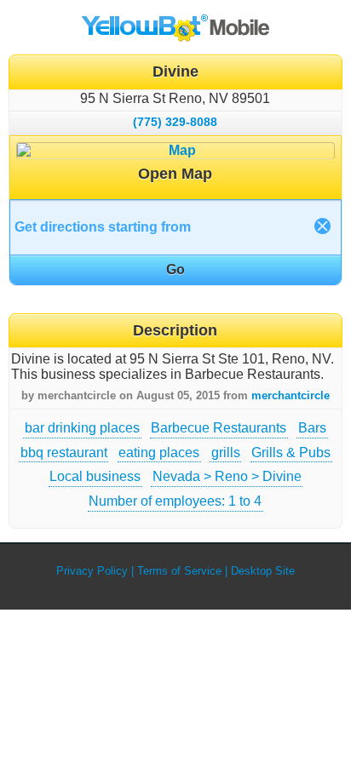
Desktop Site (263, 570)
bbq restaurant (63, 452)
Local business (95, 476)
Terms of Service (179, 570)
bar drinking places (82, 428)
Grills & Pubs (291, 452)
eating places (158, 452)
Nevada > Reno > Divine (227, 476)
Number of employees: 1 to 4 (175, 501)
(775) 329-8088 (175, 122)
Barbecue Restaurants (218, 428)
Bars (312, 428)
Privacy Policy (92, 570)
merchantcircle (290, 395)
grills (225, 452)
